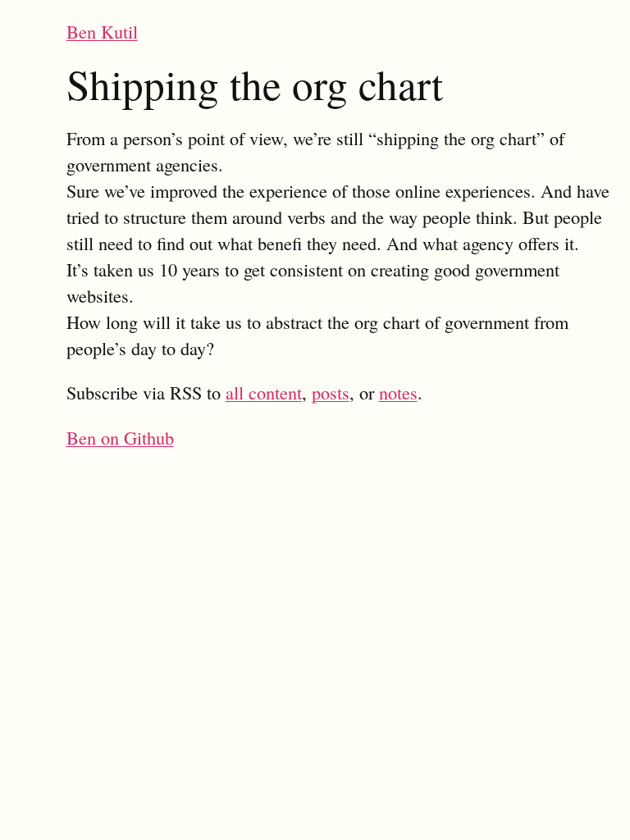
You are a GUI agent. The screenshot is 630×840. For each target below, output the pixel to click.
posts (330, 392)
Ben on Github (120, 437)
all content (264, 392)
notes (398, 392)
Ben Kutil (102, 31)
